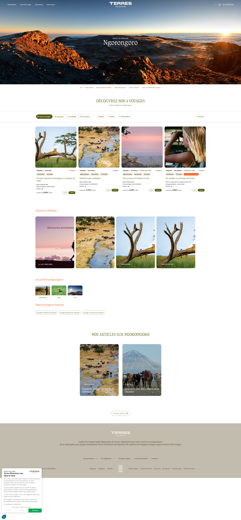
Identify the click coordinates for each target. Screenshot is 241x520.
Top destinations (88, 458)
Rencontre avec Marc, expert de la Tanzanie (142, 390)
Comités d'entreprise (141, 458)
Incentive (155, 458)
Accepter (35, 510)
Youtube (110, 468)
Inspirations (39, 4)
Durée (112, 116)
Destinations (12, 4)
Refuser (8, 510)
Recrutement (166, 468)
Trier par (201, 116)
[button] (4, 517)
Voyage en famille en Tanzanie (46, 312)
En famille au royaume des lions (180, 178)
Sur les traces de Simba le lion (136, 178)
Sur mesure (86, 117)
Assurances (157, 468)
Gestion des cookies (189, 468)
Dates (102, 116)
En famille (73, 117)
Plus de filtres (125, 116)
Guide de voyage (177, 468)
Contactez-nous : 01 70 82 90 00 (44, 468)
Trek (78, 297)
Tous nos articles (119, 413)
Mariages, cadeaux (124, 458)
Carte (65, 192)
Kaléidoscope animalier (90, 178)
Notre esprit (51, 4)
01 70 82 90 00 (228, 5)
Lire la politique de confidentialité (12, 504)
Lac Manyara (49, 264)
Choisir (22, 510)
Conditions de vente (146, 468)
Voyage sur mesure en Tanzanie (93, 312)
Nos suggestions (106, 458)
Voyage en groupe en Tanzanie (69, 312)
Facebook (93, 468)
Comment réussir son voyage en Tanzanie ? (98, 390)
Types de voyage (25, 4)
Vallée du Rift (170, 264)
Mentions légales (133, 468)
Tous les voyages (45, 117)
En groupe (60, 117)
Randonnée (44, 297)
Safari (61, 297)
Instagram (101, 468)
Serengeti (89, 264)
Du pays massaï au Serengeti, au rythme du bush (55, 179)
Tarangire (129, 264)
